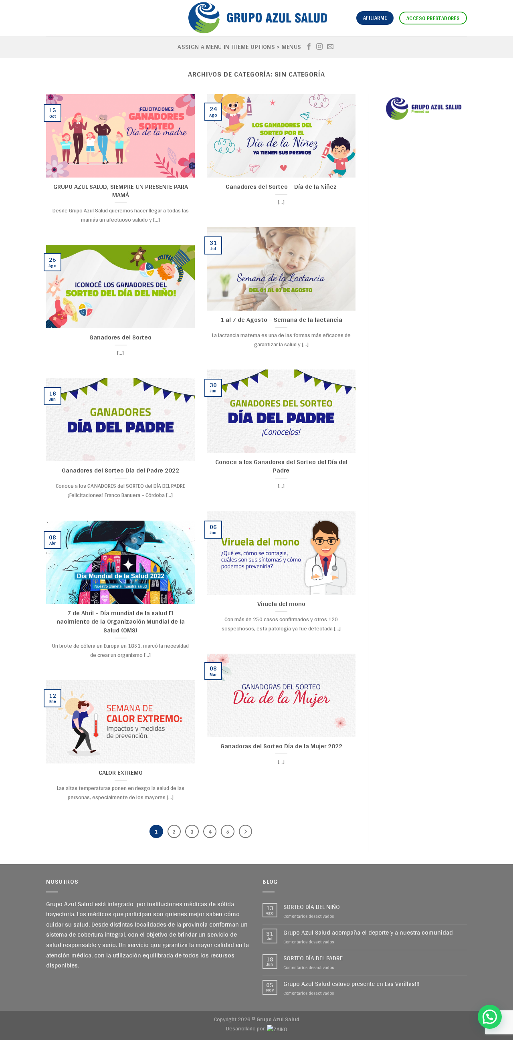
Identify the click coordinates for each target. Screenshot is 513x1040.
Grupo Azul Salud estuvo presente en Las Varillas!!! (351, 983)
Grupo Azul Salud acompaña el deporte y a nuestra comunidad (368, 932)
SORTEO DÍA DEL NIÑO (311, 907)
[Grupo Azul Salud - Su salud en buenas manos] (256, 18)
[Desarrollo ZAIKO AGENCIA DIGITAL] (277, 1028)
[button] (490, 1017)
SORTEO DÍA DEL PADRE (313, 958)
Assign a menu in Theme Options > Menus (239, 47)
